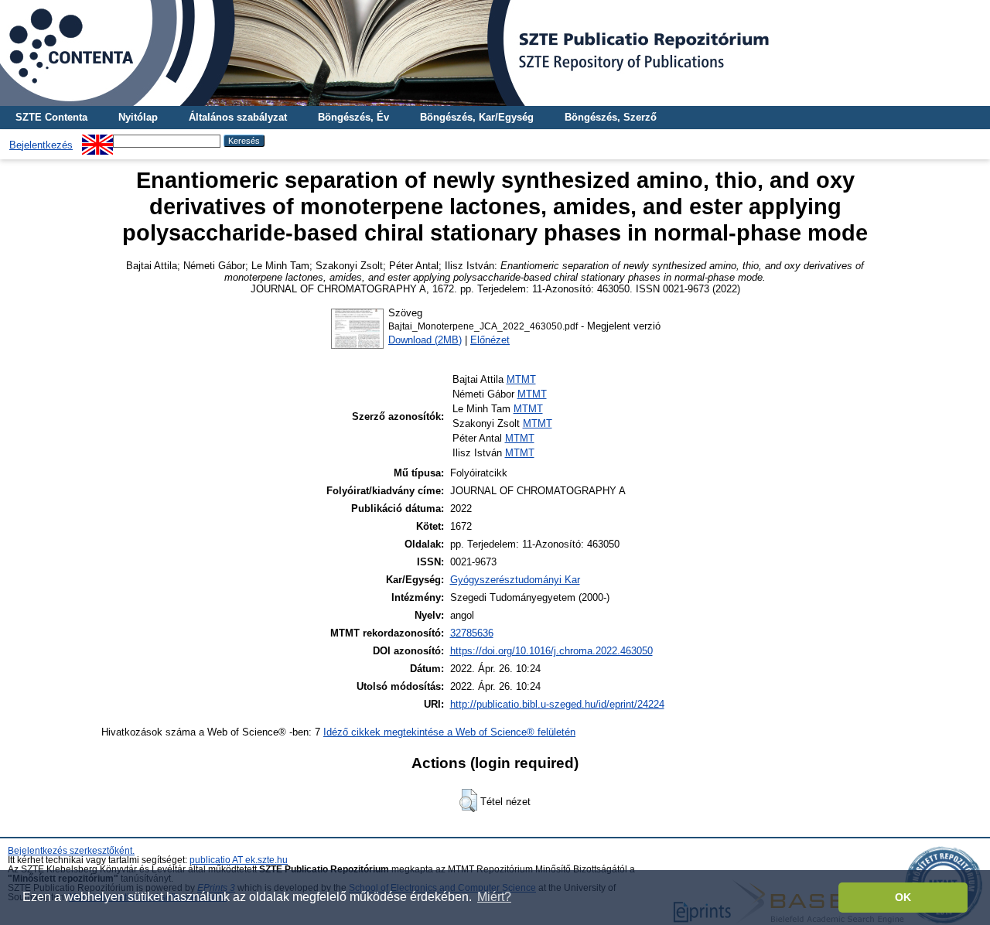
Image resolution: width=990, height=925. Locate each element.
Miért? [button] (494, 896)
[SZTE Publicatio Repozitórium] (495, 53)
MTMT (521, 379)
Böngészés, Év (353, 117)
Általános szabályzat (238, 117)
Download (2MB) (425, 340)
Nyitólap (138, 117)
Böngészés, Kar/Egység (477, 117)
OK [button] (903, 897)
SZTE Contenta (51, 117)
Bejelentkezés (41, 145)
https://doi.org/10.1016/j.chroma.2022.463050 (551, 651)
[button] (468, 800)
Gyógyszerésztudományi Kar (515, 579)
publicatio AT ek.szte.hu (238, 860)
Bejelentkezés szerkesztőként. (71, 850)
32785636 (471, 633)
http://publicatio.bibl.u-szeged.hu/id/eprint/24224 (557, 704)
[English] (97, 140)
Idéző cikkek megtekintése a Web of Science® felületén (449, 732)
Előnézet (490, 340)
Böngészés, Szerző (611, 117)
